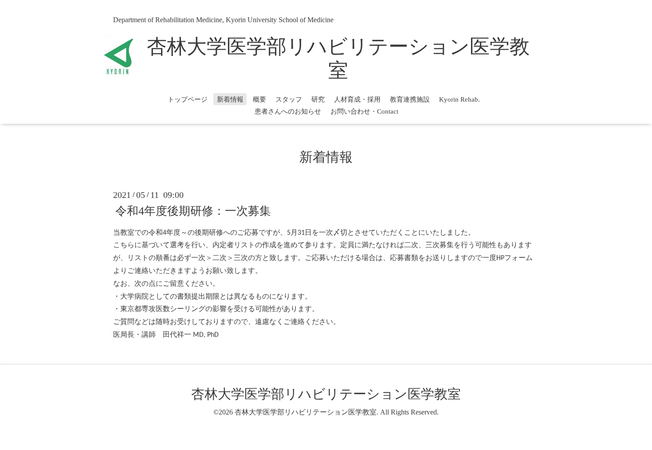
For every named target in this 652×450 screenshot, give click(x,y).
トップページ (188, 99)
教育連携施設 (410, 99)
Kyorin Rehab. (459, 99)
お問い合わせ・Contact (364, 111)
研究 (318, 99)
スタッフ (288, 99)
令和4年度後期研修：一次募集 (193, 210)
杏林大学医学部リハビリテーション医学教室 (326, 394)
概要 (259, 99)
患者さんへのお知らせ (288, 111)
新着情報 (230, 99)
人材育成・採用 (357, 99)
